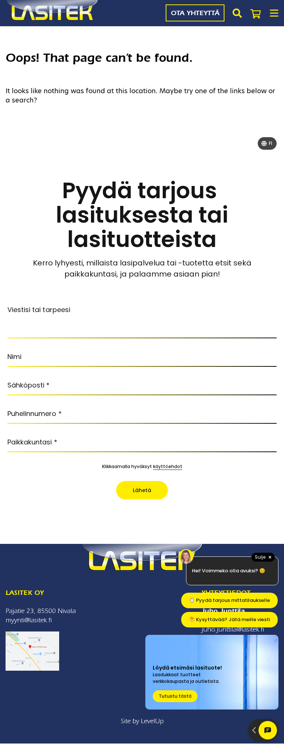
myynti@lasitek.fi (29, 620)
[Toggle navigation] (273, 13)
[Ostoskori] (255, 12)
